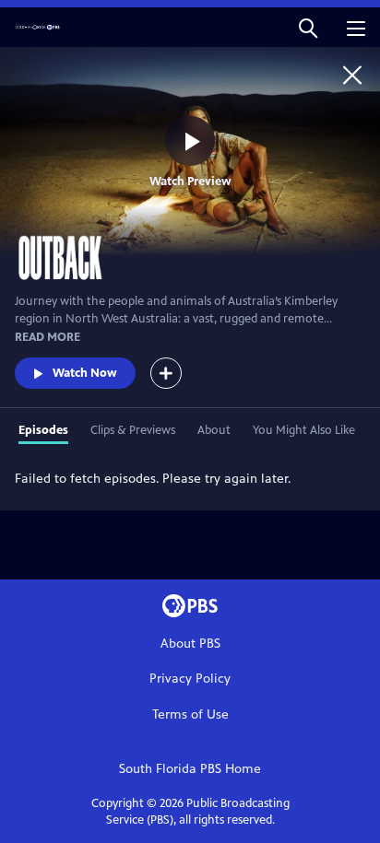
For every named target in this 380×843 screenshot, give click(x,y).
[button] (308, 27)
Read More (47, 337)
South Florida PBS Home (190, 769)
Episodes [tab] (43, 430)
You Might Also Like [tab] (304, 430)
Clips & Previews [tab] (132, 430)
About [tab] (214, 430)
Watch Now (85, 373)
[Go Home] (352, 74)
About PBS (190, 643)
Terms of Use (190, 714)
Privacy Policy (190, 678)
